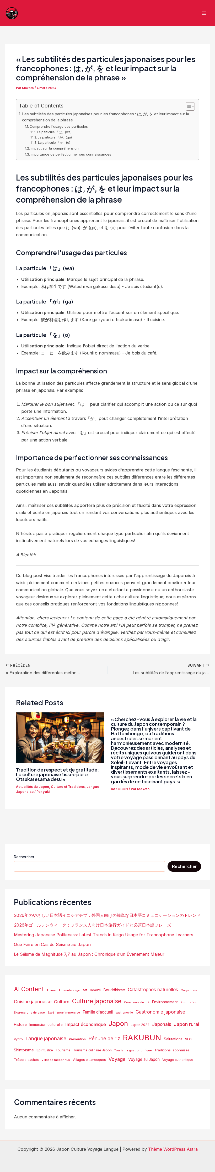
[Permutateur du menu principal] (204, 13)
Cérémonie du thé (136, 1002)
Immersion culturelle (46, 1024)
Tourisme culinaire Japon (92, 1050)
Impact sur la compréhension (55, 148)
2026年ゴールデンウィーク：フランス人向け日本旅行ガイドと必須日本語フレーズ (92, 925)
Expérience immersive (63, 1012)
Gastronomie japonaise (160, 1012)
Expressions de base (29, 1012)
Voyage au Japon (144, 1059)
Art (85, 990)
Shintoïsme (24, 1050)
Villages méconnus (55, 1060)
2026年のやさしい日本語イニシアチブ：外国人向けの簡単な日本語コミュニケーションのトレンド (107, 915)
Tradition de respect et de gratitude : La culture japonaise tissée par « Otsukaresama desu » (58, 774)
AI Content (29, 989)
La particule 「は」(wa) (54, 132)
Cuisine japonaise (32, 1001)
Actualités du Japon (32, 787)
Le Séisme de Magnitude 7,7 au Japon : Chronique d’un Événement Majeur (89, 954)
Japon (118, 1023)
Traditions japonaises (172, 1050)
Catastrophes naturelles (153, 989)
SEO (188, 1039)
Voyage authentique (177, 1060)
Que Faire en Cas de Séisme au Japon (52, 944)
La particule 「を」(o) (54, 143)
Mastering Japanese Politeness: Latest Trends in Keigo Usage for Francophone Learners (103, 934)
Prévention (77, 1039)
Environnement (165, 1002)
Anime (51, 990)
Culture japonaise (96, 1001)
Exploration (188, 1002)
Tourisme (63, 1050)
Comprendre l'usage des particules (59, 126)
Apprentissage (69, 990)
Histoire (20, 1024)
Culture (61, 1001)
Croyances (189, 990)
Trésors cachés (26, 1060)
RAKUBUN (119, 789)
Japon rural (186, 1024)
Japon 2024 (140, 1025)
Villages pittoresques (89, 1060)
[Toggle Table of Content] (188, 106)
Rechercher (24, 857)
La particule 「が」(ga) (55, 137)
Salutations (173, 1039)
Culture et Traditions (68, 787)
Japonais (161, 1024)
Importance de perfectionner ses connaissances (71, 154)
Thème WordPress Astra (173, 1149)
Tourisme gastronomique (133, 1050)
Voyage (117, 1059)
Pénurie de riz (104, 1038)
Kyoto (18, 1039)
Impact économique (85, 1024)
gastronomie (124, 1012)
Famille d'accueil (98, 1012)
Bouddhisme (114, 990)
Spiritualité (44, 1050)
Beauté (95, 990)
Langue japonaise (45, 1038)
